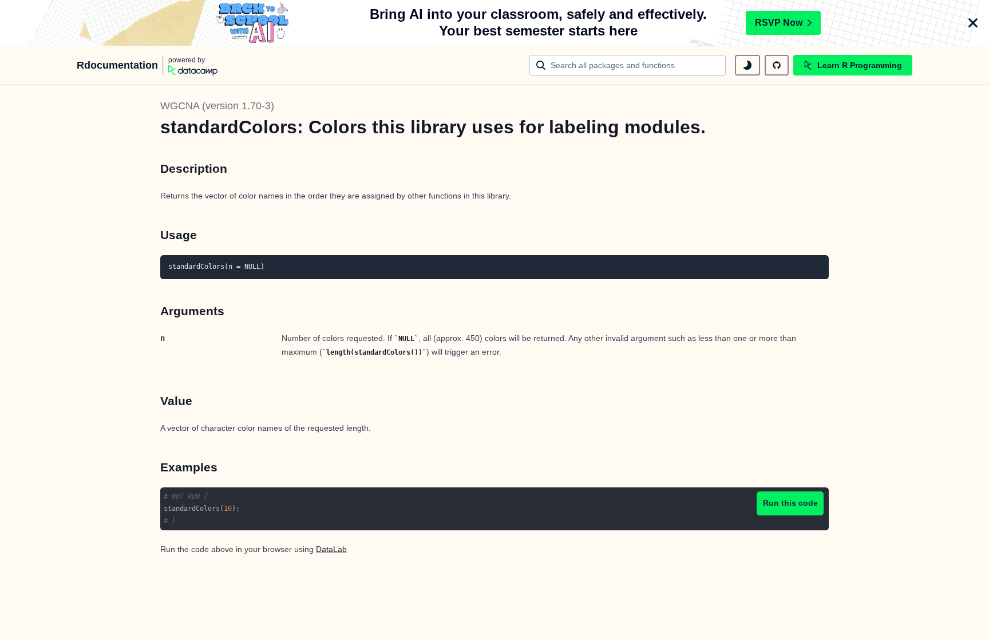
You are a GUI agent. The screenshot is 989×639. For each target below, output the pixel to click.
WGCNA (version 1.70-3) (217, 106)
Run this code (790, 502)
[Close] (973, 22)
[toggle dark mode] (747, 65)
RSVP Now (778, 22)
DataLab (331, 549)
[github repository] (777, 65)
